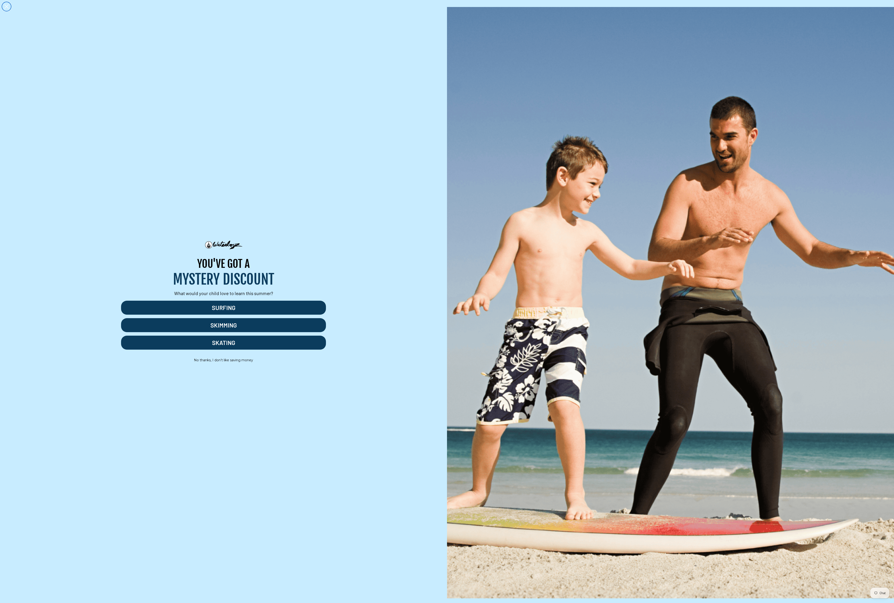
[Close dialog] (6, 6)
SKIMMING (223, 325)
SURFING (223, 307)
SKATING (223, 342)
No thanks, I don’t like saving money (223, 360)
